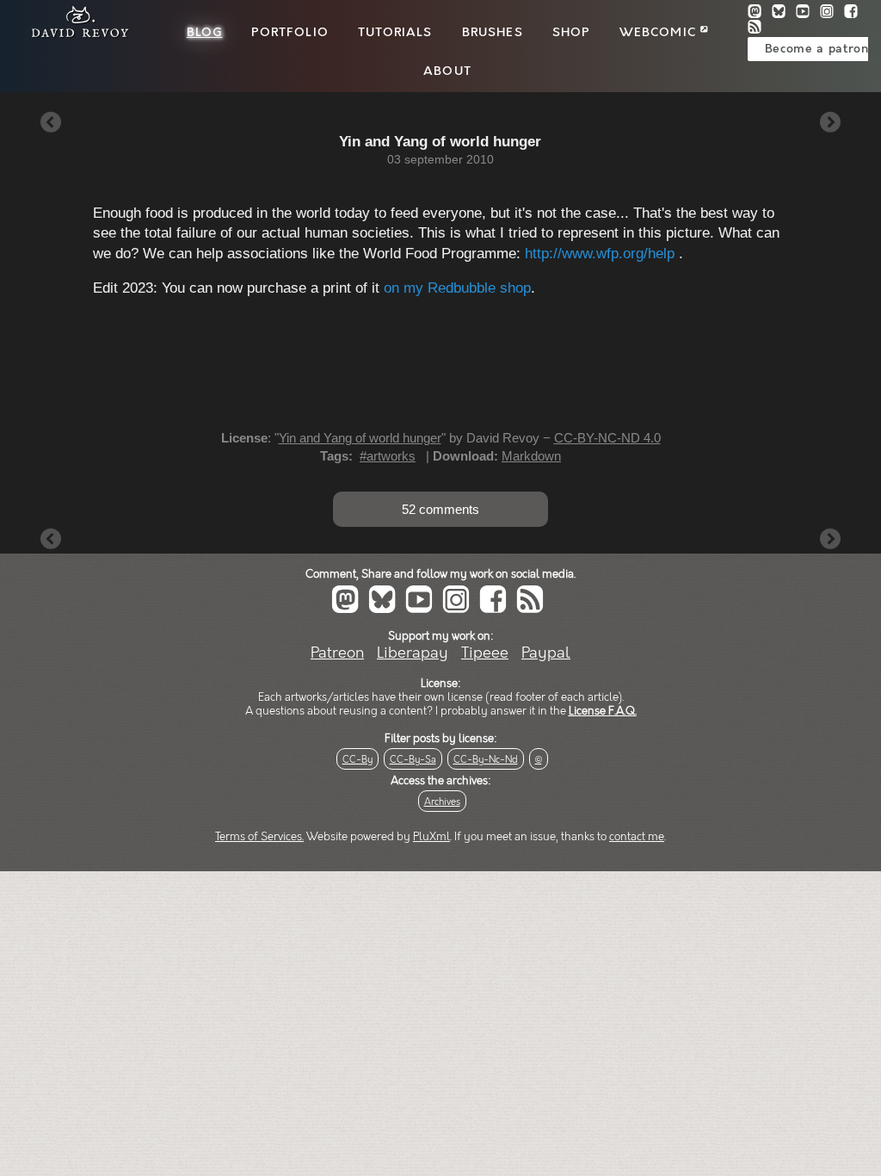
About (447, 71)
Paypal (545, 653)
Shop (571, 33)
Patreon (337, 653)
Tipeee (484, 653)
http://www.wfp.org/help (600, 253)
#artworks (388, 456)
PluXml (431, 837)
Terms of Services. (259, 837)
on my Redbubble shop (457, 288)
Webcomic (659, 33)
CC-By (357, 759)
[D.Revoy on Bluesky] (784, 13)
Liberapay (412, 653)
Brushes (492, 33)
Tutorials (395, 33)
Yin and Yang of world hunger (360, 437)
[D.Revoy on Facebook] (854, 13)
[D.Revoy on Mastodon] (760, 13)
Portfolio (289, 33)
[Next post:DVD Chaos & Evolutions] (830, 123)
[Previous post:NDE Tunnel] (51, 123)
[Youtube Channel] (808, 13)
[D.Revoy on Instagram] (832, 13)
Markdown (531, 456)
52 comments (440, 509)
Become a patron (817, 49)
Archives (442, 802)
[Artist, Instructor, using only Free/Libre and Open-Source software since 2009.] (75, 35)
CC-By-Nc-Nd (485, 759)
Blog (205, 33)
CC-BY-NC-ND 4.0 (607, 437)
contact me (636, 837)
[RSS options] (758, 29)
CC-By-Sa (413, 759)
